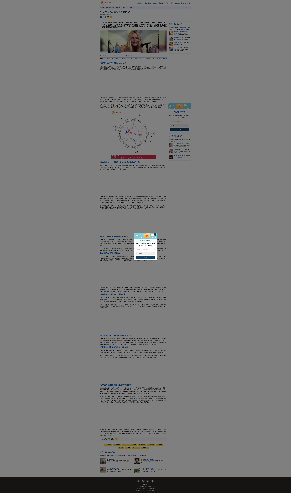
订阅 (145, 257)
